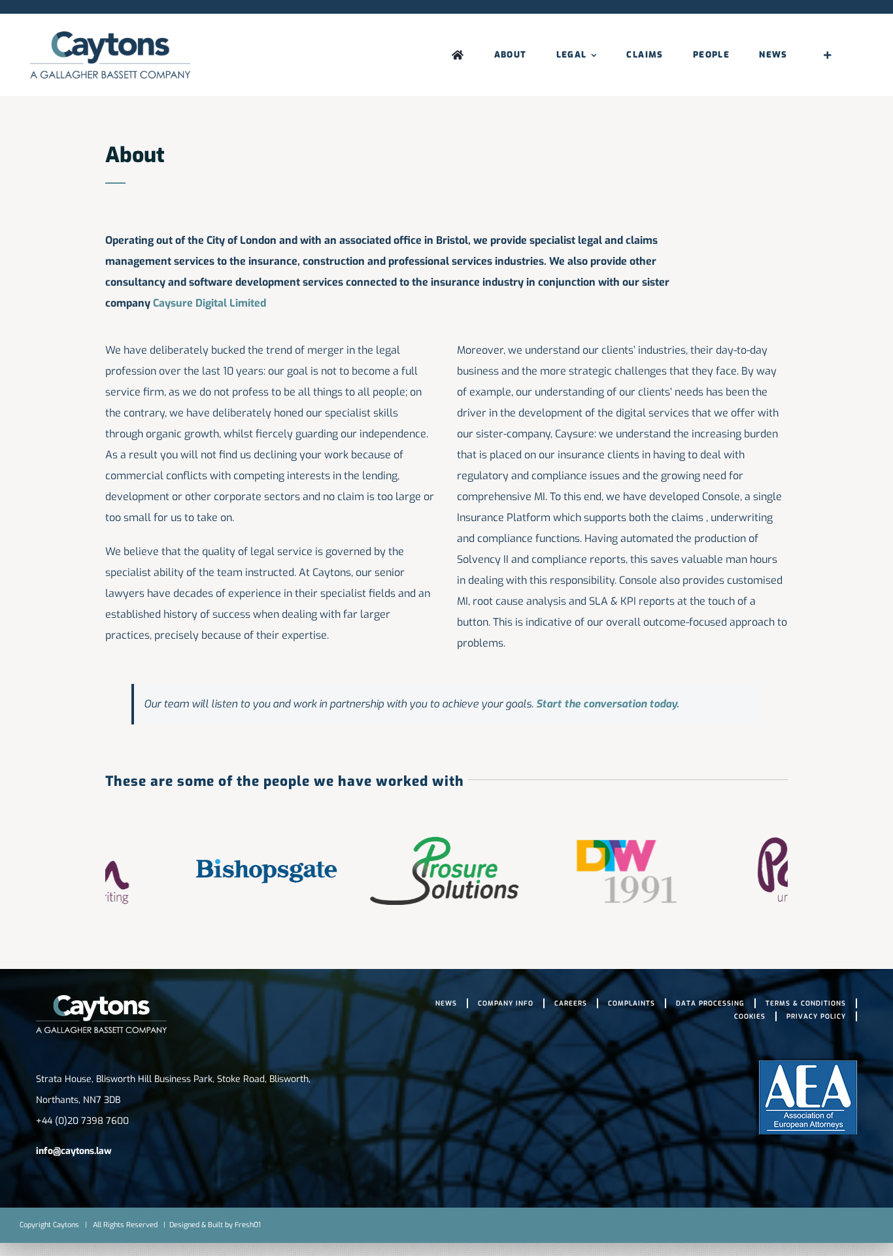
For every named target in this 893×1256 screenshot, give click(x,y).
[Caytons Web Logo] (110, 36)
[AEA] (808, 1065)
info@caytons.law (74, 1151)
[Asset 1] (101, 1000)
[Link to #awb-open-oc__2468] (827, 54)
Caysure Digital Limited (209, 303)
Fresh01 (248, 1225)
